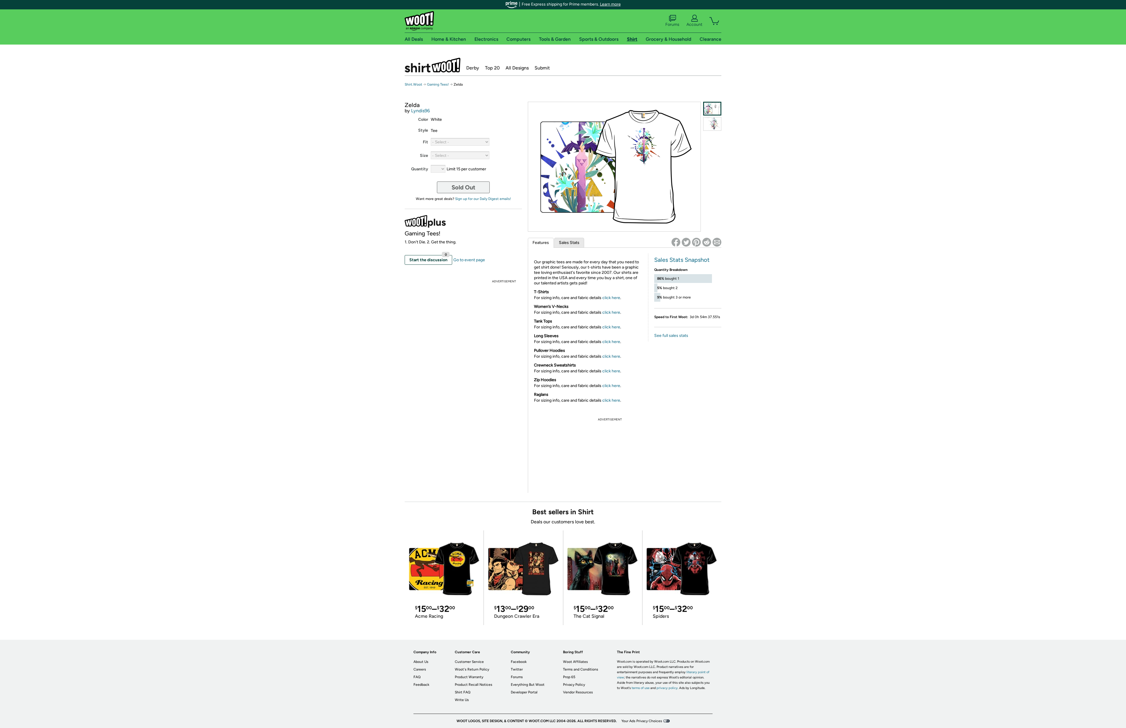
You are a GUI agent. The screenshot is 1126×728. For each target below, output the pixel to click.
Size (424, 155)
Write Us (462, 700)
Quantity (419, 169)
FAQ (416, 677)
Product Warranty (469, 677)
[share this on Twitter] (686, 242)
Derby (472, 68)
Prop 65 (569, 677)
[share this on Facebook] (675, 242)
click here (611, 297)
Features (541, 242)
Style (423, 130)
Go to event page (469, 259)
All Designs (517, 68)
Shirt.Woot (432, 65)
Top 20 (492, 68)
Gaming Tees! (438, 84)
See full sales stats (671, 335)
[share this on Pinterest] (696, 242)
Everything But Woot (528, 685)
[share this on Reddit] (706, 242)
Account (694, 24)
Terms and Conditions (580, 669)
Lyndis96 (420, 110)
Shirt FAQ (462, 692)
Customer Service (469, 662)
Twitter (517, 669)
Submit (542, 68)
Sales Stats (569, 242)
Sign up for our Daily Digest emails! (483, 199)
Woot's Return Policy (472, 669)
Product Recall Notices (473, 685)
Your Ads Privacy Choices (641, 721)
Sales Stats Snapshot (682, 259)
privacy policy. (667, 688)
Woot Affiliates (575, 662)
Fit (425, 142)
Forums (672, 24)
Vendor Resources (578, 692)
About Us (420, 662)
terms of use (641, 688)
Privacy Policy (574, 685)
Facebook (519, 662)
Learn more (610, 4)
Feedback (421, 685)
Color (423, 119)
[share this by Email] (717, 242)
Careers (419, 669)
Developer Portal (524, 692)
